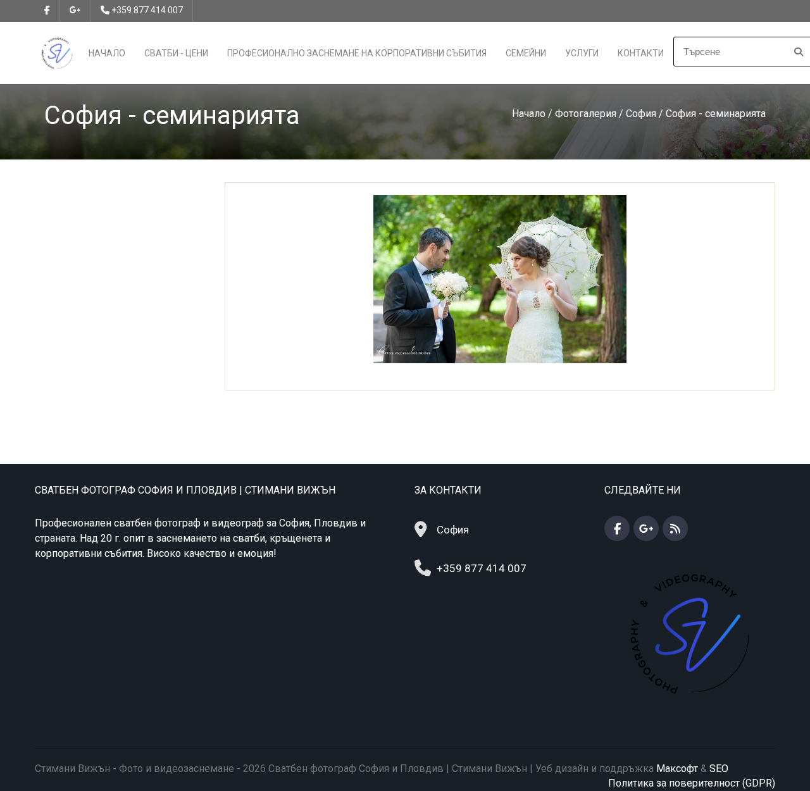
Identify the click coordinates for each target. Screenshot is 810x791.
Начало (107, 53)
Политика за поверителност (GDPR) (691, 783)
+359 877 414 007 (147, 10)
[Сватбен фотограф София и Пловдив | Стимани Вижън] (57, 52)
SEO (718, 769)
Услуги (582, 53)
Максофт (677, 769)
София (453, 529)
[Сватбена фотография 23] (499, 278)
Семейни (526, 53)
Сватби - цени (176, 53)
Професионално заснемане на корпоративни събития (357, 53)
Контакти (641, 53)
